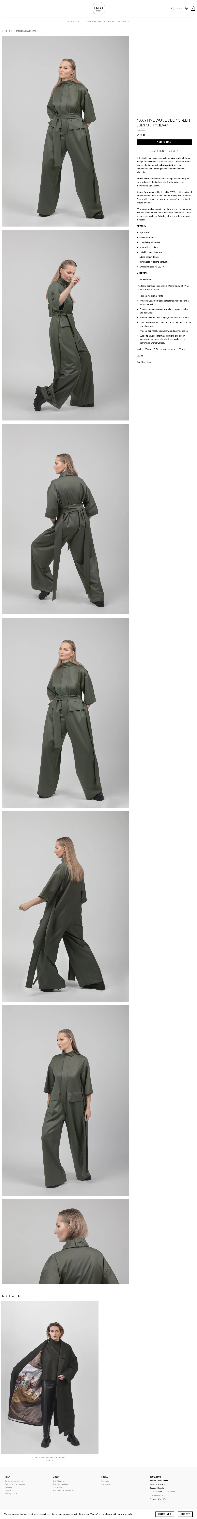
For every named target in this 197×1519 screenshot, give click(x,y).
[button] (179, 8)
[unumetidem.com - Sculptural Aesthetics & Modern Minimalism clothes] (98, 8)
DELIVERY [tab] (173, 151)
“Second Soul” (109, 21)
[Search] (172, 8)
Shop (69, 21)
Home (4, 31)
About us (80, 21)
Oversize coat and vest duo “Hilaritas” (49, 1457)
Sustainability (94, 21)
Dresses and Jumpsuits (26, 31)
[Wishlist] (186, 8)
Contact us (123, 21)
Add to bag (164, 142)
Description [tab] (157, 151)
